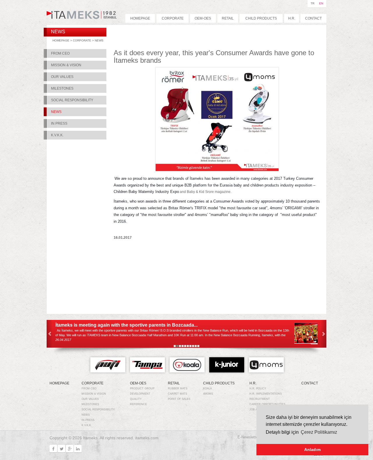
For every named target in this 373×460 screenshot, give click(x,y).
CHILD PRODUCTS (261, 18)
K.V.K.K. (57, 135)
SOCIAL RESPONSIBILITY (72, 100)
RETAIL (228, 18)
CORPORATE (173, 18)
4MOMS (208, 393)
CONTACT (313, 18)
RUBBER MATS (177, 388)
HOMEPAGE (140, 18)
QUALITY (136, 399)
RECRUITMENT (259, 399)
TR (312, 3)
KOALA (207, 388)
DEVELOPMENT (140, 393)
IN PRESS (59, 123)
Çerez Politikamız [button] (319, 432)
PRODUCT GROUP (142, 388)
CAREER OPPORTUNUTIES (267, 404)
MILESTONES (62, 88)
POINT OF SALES (179, 399)
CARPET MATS (177, 393)
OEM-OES (203, 18)
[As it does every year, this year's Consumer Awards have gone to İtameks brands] (217, 167)
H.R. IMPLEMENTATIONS (265, 393)
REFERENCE (138, 404)
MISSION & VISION (66, 65)
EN (321, 3)
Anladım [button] (312, 449)
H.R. (291, 18)
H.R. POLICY (257, 388)
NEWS (99, 40)
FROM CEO (60, 53)
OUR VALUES (62, 77)
